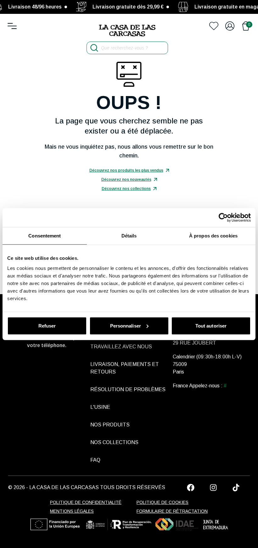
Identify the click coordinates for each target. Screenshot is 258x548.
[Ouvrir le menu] (12, 26)
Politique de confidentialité (85, 502)
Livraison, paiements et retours (124, 368)
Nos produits (110, 424)
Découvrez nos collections (126, 188)
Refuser (47, 325)
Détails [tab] (129, 235)
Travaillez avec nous (121, 346)
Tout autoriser (211, 325)
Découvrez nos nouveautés (126, 179)
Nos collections (114, 442)
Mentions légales (72, 511)
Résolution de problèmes (127, 389)
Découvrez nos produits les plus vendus (126, 170)
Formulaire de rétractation (172, 511)
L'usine (100, 407)
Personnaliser (125, 325)
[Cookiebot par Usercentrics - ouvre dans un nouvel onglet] (223, 217)
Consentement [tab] (44, 235)
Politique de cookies (162, 502)
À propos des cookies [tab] (213, 235)
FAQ (95, 460)
